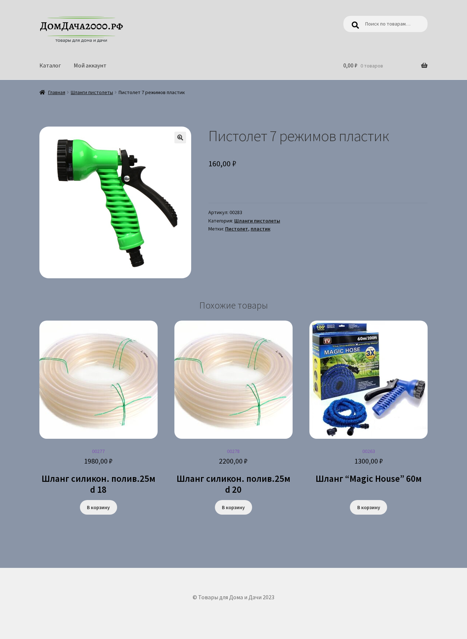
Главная (56, 92)
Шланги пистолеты (92, 92)
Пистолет (236, 228)
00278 (233, 471)
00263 (369, 466)
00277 (98, 471)
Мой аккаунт (90, 65)
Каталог (50, 65)
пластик (260, 228)
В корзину (98, 507)
